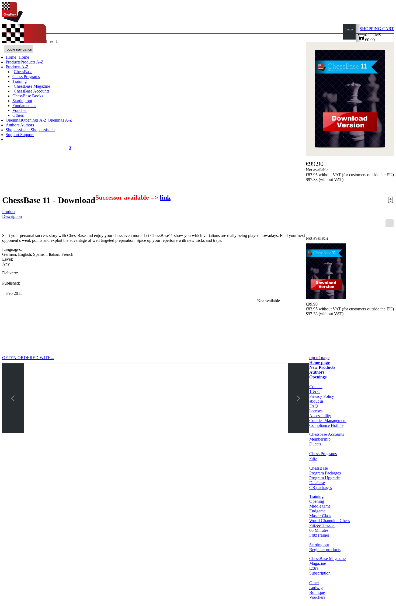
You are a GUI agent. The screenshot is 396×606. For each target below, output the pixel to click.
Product (8, 211)
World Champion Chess (329, 520)
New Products (322, 367)
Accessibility (320, 415)
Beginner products (325, 549)
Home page (319, 362)
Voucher (19, 110)
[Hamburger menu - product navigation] (389, 223)
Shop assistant (18, 129)
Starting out (22, 100)
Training (19, 81)
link (165, 197)
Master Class (320, 515)
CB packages (320, 487)
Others (18, 115)
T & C (314, 391)
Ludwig (316, 587)
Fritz (313, 458)
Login (349, 29)
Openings (317, 377)
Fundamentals (24, 105)
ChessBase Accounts (31, 91)
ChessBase (23, 71)
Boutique (317, 592)
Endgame (317, 511)
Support (13, 134)
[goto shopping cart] (361, 39)
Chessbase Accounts (326, 434)
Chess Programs (26, 76)
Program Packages (325, 473)
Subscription (320, 573)
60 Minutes (318, 530)
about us (316, 401)
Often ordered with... (28, 357)
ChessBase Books (27, 96)
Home (23, 57)
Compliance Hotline (326, 425)
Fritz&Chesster (322, 525)
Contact (315, 386)
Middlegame (320, 506)
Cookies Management (327, 420)
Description (12, 216)
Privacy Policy (321, 396)
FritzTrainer (319, 535)
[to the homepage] (12, 21)
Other (314, 582)
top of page (319, 357)
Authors (13, 125)
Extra (313, 568)
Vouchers (317, 597)
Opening (316, 501)
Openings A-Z (59, 120)
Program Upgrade (324, 478)
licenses (315, 411)
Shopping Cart (377, 28)
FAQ (313, 406)
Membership (320, 439)
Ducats (315, 444)
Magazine (317, 563)
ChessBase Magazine (32, 86)
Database (317, 482)
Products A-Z (17, 67)
